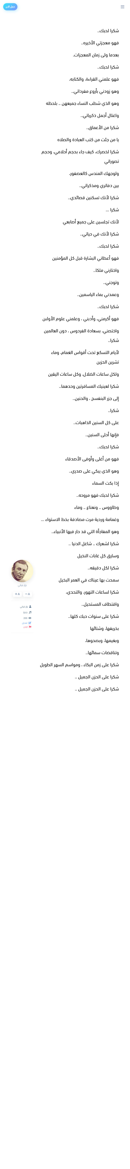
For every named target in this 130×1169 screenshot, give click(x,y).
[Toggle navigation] (122, 7)
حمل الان (10, 6)
